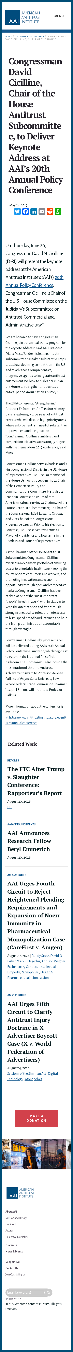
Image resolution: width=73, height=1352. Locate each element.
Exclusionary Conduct (22, 967)
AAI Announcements (21, 824)
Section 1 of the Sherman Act (26, 1074)
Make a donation (36, 1118)
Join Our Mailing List (15, 1274)
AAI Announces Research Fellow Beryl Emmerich (29, 840)
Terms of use (13, 1299)
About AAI (11, 1211)
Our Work (11, 1245)
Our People (11, 1224)
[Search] (48, 1292)
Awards (9, 1230)
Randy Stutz (40, 956)
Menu (59, 16)
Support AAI (12, 1262)
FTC (9, 807)
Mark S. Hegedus (28, 961)
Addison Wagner (53, 961)
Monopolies (30, 972)
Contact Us (11, 1268)
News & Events (14, 1251)
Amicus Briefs (16, 874)
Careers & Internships (17, 1237)
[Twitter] (17, 212)
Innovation (40, 978)
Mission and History (16, 1218)
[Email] (42, 212)
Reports (13, 760)
